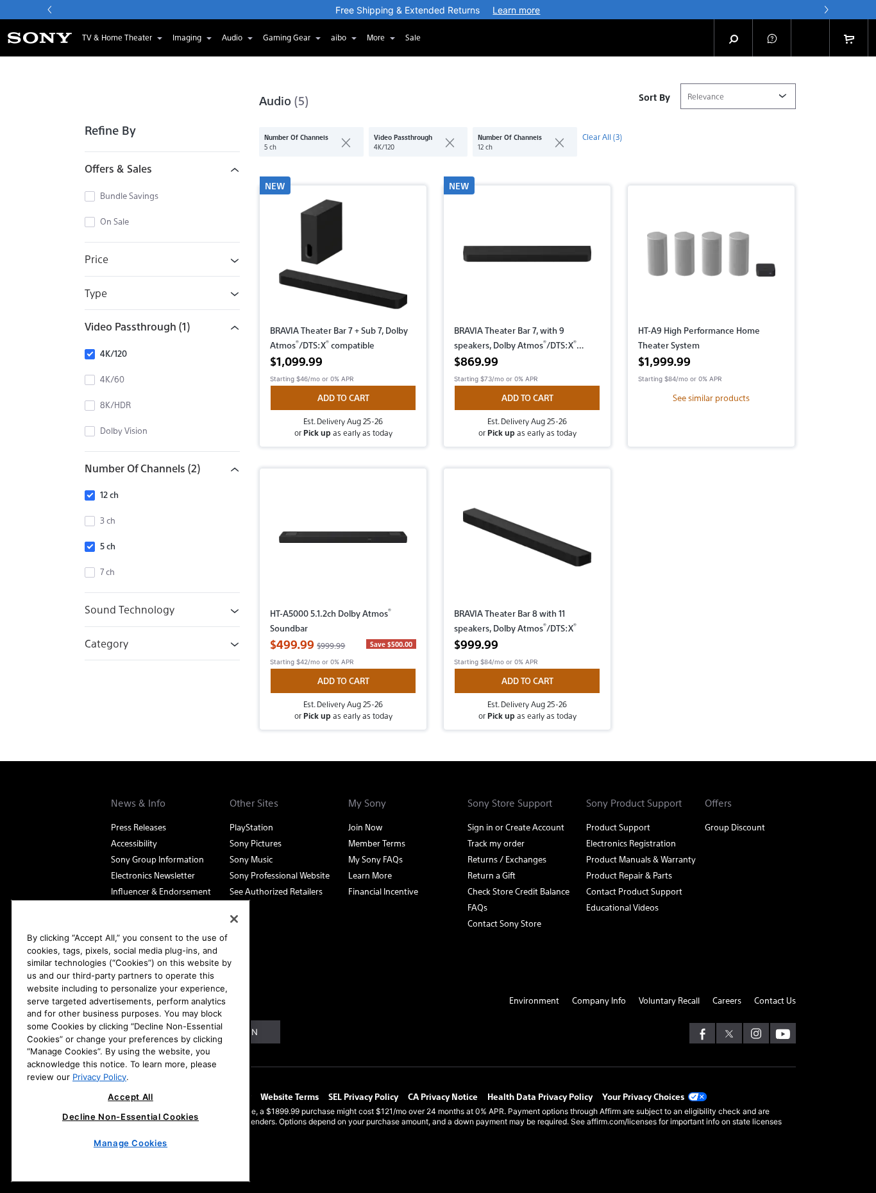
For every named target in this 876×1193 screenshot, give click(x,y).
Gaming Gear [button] (286, 37)
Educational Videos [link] (622, 907)
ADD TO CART (343, 397)
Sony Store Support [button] (509, 803)
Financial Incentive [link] (383, 891)
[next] (826, 9)
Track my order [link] (496, 842)
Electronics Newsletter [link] (153, 875)
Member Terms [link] (376, 842)
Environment (534, 1000)
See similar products (711, 397)
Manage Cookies (130, 1143)
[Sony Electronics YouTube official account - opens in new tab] (783, 1033)
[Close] (234, 919)
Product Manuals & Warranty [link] (641, 859)
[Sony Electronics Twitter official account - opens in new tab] (729, 1033)
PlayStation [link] (251, 826)
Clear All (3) (602, 137)
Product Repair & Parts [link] (629, 875)
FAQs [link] (477, 907)
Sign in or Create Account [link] (515, 826)
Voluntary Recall (669, 1000)
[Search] (734, 38)
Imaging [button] (187, 37)
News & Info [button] (138, 803)
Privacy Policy (99, 1076)
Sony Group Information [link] (157, 859)
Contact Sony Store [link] (504, 923)
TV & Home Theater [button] (117, 37)
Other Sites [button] (254, 803)
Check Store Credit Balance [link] (518, 891)
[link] (413, 37)
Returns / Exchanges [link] (506, 859)
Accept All (130, 1097)
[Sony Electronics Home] (40, 38)
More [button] (376, 37)
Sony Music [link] (251, 859)
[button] (772, 37)
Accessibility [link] (134, 842)
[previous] (50, 9)
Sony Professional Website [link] (280, 875)
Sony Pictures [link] (256, 842)
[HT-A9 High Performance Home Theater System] (711, 259)
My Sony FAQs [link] (375, 859)
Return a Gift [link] (491, 875)
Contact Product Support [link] (634, 891)
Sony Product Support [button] (634, 803)
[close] (340, 141)
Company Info (599, 1000)
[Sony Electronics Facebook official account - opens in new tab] (702, 1033)
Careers (726, 1000)
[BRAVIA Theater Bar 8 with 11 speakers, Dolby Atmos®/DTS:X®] (527, 542)
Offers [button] (718, 803)
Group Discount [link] (735, 826)
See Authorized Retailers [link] (276, 891)
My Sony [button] (367, 803)
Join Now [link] (365, 826)
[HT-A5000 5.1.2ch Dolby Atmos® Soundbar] (343, 542)
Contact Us (775, 1000)
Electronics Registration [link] (631, 842)
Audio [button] (232, 37)
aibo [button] (338, 37)
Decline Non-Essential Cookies (130, 1116)
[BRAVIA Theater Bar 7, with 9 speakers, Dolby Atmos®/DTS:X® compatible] (527, 259)
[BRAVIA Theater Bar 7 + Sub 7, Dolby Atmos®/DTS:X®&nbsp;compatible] (343, 259)
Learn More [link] (370, 875)
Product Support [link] (618, 826)
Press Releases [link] (138, 826)
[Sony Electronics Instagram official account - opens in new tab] (756, 1033)
